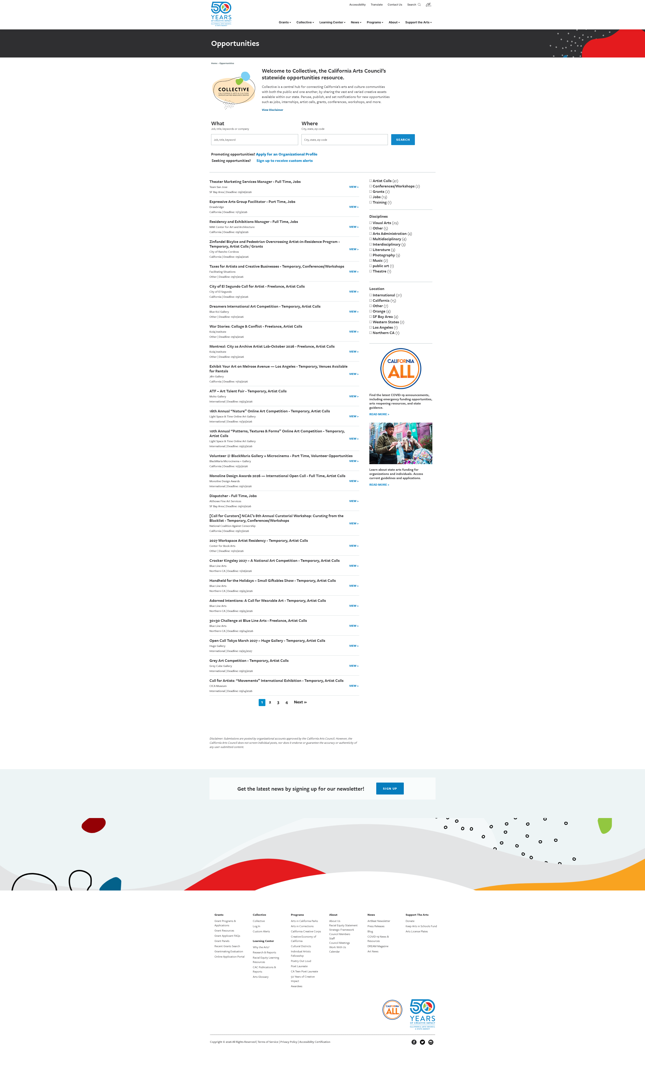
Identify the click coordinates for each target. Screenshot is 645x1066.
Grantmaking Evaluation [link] (228, 951)
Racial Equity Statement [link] (343, 925)
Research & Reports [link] (264, 952)
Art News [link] (373, 951)
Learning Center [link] (331, 22)
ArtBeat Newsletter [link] (379, 921)
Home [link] (214, 63)
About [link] (393, 22)
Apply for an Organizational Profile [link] (286, 154)
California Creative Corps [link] (306, 931)
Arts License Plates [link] (417, 931)
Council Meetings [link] (339, 943)
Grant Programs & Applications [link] (225, 923)
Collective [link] (304, 22)
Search (412, 4)
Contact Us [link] (395, 4)
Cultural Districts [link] (301, 946)
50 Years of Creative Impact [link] (303, 978)
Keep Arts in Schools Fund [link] (421, 926)
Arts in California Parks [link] (304, 921)
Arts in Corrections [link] (302, 926)
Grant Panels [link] (221, 941)
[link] (221, 15)
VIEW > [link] (354, 187)
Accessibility (357, 4)
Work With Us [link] (337, 947)
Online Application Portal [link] (229, 956)
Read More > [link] (379, 414)
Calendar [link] (334, 951)
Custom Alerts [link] (261, 931)
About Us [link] (334, 921)
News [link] (355, 22)
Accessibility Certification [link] (314, 1042)
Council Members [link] (339, 934)
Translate (377, 4)
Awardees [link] (296, 986)
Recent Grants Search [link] (227, 946)
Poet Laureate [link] (299, 966)
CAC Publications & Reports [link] (264, 969)
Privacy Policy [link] (288, 1042)
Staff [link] (332, 938)
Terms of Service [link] (268, 1042)
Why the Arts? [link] (261, 947)
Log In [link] (256, 926)
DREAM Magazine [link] (378, 946)
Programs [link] (374, 22)
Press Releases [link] (376, 926)
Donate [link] (410, 921)
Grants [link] (284, 22)
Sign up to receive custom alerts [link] (284, 160)
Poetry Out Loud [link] (301, 961)
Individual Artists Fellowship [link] (301, 953)
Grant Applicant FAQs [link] (227, 936)
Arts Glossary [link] (261, 977)
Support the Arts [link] (417, 22)
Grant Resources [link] (224, 930)
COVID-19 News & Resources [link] (378, 938)
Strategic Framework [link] (341, 929)
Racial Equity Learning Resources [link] (266, 959)
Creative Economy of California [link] (303, 938)
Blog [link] (370, 931)
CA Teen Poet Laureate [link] (304, 971)
